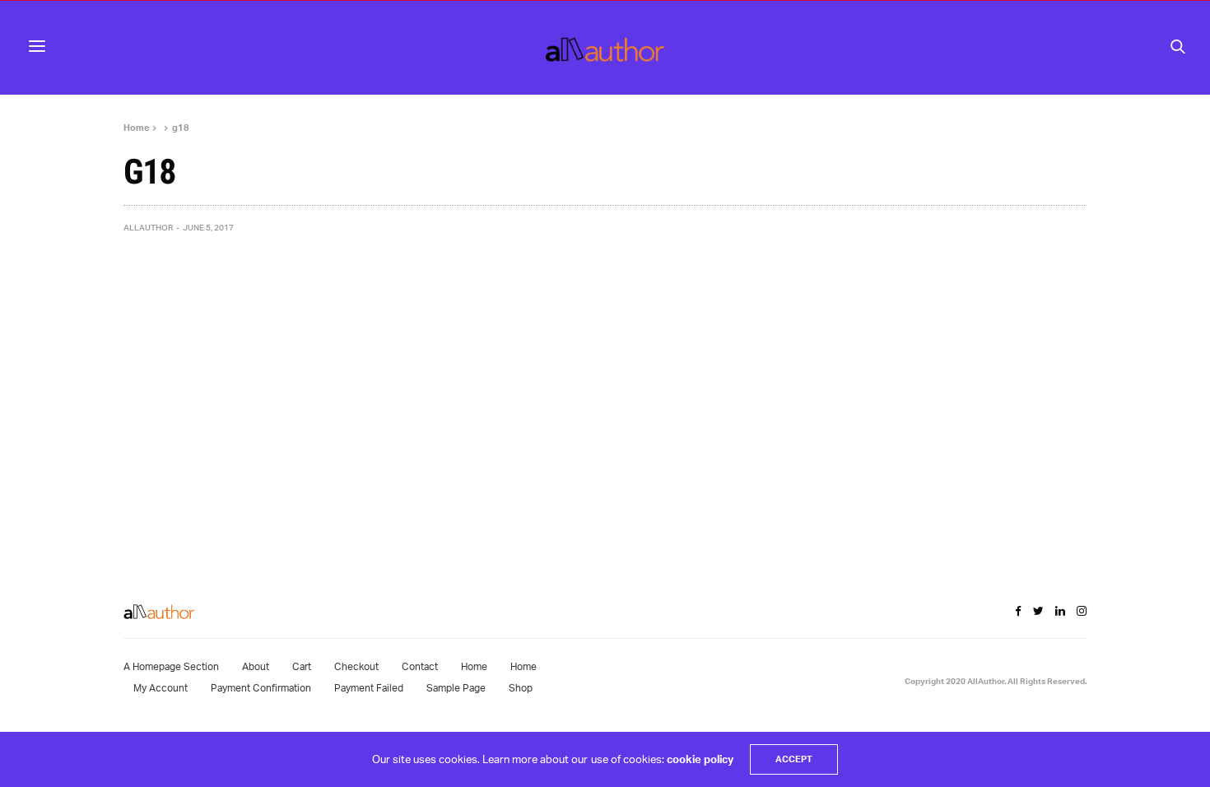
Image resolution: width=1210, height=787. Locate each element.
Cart (301, 666)
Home (474, 666)
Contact (420, 666)
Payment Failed (368, 688)
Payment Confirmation (261, 688)
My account (160, 688)
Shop (521, 688)
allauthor (148, 227)
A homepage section (171, 666)
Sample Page (456, 688)
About (255, 666)
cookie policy (700, 759)
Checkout (356, 666)
